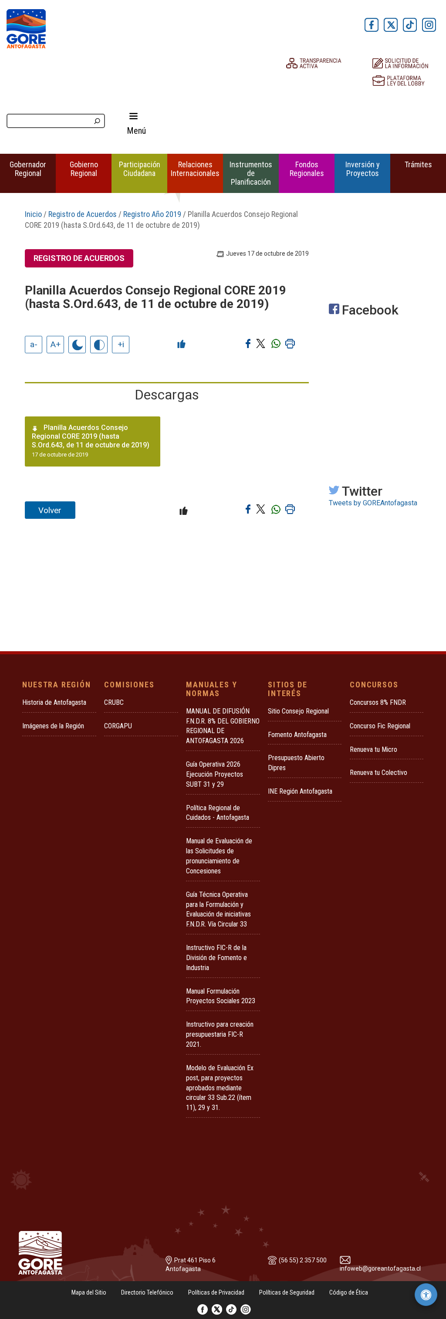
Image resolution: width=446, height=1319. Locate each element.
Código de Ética (348, 1292)
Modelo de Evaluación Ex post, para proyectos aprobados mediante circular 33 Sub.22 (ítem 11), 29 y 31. (219, 1088)
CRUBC (114, 702)
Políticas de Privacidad (216, 1292)
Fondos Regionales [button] (307, 169)
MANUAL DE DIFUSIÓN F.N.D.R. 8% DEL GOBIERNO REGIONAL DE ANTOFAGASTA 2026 (223, 726)
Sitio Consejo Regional (298, 711)
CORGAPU (118, 726)
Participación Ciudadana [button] (139, 169)
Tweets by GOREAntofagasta (373, 503)
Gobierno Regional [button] (84, 169)
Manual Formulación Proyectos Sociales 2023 (220, 996)
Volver (49, 510)
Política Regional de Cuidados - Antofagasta (217, 813)
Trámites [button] (418, 164)
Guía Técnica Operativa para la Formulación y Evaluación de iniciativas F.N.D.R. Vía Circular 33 (218, 909)
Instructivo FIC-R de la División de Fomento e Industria (216, 958)
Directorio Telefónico (147, 1292)
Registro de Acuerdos (82, 214)
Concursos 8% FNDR (378, 702)
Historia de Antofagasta (54, 702)
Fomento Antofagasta (297, 735)
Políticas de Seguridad (286, 1292)
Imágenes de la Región (53, 726)
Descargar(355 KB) (132, 451)
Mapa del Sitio (88, 1292)
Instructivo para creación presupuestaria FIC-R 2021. (219, 1034)
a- (33, 344)
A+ (56, 344)
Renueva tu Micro (373, 749)
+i (121, 344)
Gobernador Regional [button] (28, 169)
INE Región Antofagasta (300, 791)
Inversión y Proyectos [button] (362, 169)
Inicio (33, 214)
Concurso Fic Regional (380, 726)
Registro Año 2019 (152, 214)
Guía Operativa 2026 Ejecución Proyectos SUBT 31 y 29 (214, 774)
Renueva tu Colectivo (378, 772)
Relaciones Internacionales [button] (195, 169)
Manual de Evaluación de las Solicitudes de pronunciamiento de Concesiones (219, 856)
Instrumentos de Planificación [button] (251, 173)
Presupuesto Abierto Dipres (296, 763)
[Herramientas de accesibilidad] (426, 1294)
